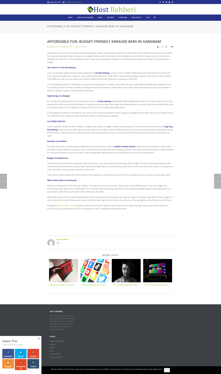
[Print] (158, 46)
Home (70, 17)
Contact (53, 344)
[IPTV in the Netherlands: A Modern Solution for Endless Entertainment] (157, 270)
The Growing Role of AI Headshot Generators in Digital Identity (127, 285)
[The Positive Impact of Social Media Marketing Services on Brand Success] (94, 270)
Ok (167, 370)
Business (110, 17)
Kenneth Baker (54, 47)
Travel (84, 47)
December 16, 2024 (72, 47)
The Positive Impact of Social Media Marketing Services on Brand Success (95, 285)
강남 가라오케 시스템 (66, 205)
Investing (123, 17)
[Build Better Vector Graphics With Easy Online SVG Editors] (63, 270)
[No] (218, 370)
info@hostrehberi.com (73, 2)
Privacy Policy (55, 354)
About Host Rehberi (85, 17)
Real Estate (136, 17)
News (100, 17)
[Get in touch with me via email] (58, 243)
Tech (148, 17)
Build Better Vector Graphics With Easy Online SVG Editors (64, 285)
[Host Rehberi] (110, 9)
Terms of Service (56, 357)
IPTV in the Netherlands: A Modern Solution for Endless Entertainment (158, 285)
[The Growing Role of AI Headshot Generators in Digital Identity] (126, 270)
